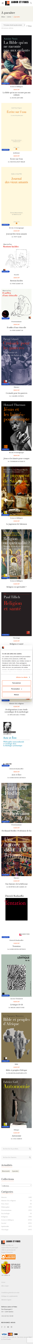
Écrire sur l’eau (16, 159)
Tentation (16, 946)
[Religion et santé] (16, 614)
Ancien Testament (16, 999)
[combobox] (16, 1185)
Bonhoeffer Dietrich (18, 777)
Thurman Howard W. (17, 461)
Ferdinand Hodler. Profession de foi (16, 831)
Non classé (5, 1204)
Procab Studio (7, 1339)
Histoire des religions (16, 703)
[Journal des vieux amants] (16, 196)
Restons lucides (16, 281)
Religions (4, 1217)
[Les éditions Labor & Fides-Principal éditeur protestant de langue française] (16, 3)
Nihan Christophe (17, 1007)
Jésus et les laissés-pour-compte (16, 459)
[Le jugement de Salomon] (16, 491)
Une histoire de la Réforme (16, 884)
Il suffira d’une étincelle (16, 328)
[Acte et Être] (16, 743)
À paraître (15, 1171)
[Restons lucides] (16, 257)
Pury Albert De (17, 283)
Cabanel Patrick (18, 396)
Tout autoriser (16, 683)
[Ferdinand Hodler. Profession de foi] (16, 803)
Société (16, 275)
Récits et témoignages (16, 228)
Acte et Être (16, 775)
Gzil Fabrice (17, 1139)
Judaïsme (16, 153)
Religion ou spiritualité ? (16, 587)
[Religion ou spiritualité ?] (16, 554)
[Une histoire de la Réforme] (16, 856)
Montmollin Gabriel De (17, 887)
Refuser (16, 694)
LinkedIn (11, 1327)
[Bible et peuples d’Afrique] (16, 1037)
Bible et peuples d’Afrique (16, 1070)
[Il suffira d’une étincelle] (16, 304)
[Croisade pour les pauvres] (16, 360)
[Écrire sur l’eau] (16, 127)
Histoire (16, 387)
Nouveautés (6, 1171)
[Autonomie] (16, 1103)
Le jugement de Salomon (16, 524)
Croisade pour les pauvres (16, 393)
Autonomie (16, 1136)
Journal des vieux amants (16, 234)
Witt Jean (17, 237)
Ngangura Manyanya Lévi (17, 1073)
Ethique (16, 1130)
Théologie (16, 638)
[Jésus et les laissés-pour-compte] (16, 426)
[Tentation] (16, 915)
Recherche (30, 1149)
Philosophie (5, 1207)
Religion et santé (16, 644)
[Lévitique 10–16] (16, 975)
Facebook (1, 1327)
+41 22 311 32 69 (7, 1316)
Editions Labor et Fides (9, 1307)
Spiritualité (5, 1226)
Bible (16, 1064)
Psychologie (5, 1213)
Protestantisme (16, 321)
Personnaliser (15, 689)
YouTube (8, 1327)
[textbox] (16, 1186)
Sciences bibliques (16, 86)
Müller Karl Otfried (17, 715)
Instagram (4, 1327)
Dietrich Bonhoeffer (16, 769)
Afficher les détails (22, 677)
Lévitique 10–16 (16, 1005)
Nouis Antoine (17, 98)
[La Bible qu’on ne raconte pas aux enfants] (16, 60)
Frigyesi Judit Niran (17, 162)
